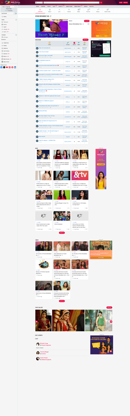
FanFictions (69, 6)
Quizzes (5, 53)
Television (6, 22)
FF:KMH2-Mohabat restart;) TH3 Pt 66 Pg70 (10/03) (51, 125)
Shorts (5, 56)
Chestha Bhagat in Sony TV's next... (61, 203)
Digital (5, 27)
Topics (49, 6)
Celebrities (6, 43)
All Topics (6, 37)
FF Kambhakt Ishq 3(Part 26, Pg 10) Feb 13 (49, 105)
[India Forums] (12, 2)
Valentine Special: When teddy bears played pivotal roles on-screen (43, 204)
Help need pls (42, 136)
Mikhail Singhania (46, 359)
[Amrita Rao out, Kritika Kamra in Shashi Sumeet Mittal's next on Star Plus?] (80, 216)
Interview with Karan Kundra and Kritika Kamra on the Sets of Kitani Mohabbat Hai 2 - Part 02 (61, 274)
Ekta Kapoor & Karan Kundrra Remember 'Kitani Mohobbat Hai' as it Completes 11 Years (43, 164)
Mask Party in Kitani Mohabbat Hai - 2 (43, 293)
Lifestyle (5, 29)
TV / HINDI (38, 160)
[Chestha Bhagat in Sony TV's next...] (61, 195)
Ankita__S (68, 97)
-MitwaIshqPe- (68, 80)
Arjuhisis (84, 62)
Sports (5, 31)
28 (50, 107)
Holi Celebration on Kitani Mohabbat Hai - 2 (60, 254)
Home (5, 16)
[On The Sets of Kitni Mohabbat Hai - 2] (80, 246)
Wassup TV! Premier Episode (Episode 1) (42, 272)
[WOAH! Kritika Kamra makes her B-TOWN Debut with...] (61, 175)
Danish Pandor (44, 358)
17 (50, 57)
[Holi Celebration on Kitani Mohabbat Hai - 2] (61, 246)
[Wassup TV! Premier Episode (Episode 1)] (43, 264)
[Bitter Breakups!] (61, 216)
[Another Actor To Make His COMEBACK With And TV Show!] (80, 175)
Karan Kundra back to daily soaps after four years (43, 224)
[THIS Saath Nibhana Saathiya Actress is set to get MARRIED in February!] (61, 154)
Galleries (6, 48)
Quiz (54, 6)
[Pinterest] (12, 67)
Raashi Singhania (46, 345)
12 (50, 132)
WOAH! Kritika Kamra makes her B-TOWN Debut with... (61, 184)
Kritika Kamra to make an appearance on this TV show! (43, 184)
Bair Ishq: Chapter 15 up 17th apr (47, 115)
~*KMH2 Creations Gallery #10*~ (46, 79)
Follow (87, 21)
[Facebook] (1, 67)
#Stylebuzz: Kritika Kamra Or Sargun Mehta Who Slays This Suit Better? (80, 164)
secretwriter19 (68, 116)
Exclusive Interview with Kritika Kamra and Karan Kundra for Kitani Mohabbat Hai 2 (61, 294)
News (3, 19)
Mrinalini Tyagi (44, 343)
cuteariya (84, 86)
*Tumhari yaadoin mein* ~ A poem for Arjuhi (50, 70)
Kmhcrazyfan (84, 76)
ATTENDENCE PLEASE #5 (44, 60)
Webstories (77, 6)
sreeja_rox (68, 61)
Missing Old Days (43, 110)
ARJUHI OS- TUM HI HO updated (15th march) (49, 95)
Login (121, 2)
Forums (4, 35)
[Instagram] (10, 67)
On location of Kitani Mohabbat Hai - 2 (43, 254)
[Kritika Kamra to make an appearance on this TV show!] (43, 175)
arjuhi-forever (68, 52)
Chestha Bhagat (44, 352)
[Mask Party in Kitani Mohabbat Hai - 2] (43, 285)
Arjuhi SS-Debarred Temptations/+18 (47, 120)
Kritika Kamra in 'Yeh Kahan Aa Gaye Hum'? (79, 203)
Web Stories (6, 59)
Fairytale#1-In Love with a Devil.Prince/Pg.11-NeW (50, 74)
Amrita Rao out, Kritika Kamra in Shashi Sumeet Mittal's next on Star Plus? (79, 225)
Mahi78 (67, 136)
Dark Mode (4, 13)
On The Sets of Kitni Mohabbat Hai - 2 (79, 254)
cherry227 (68, 126)
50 (50, 127)
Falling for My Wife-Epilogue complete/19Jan (49, 84)
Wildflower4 (67, 71)
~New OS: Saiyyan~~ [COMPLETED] (47, 140)
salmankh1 (67, 107)
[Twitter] (4, 67)
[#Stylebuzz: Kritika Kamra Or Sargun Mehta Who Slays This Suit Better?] (80, 154)
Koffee (44, 353)
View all (62, 232)
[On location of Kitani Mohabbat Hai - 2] (43, 246)
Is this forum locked (43, 51)
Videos (5, 45)
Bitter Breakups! (58, 224)
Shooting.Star (84, 57)
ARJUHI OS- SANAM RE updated (46, 100)
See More (3, 39)
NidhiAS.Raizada (67, 56)
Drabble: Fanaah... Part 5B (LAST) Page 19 (48, 131)
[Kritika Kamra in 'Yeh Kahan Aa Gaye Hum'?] (80, 195)
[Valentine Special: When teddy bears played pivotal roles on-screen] (43, 195)
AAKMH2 (68, 75)
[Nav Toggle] (2, 2)
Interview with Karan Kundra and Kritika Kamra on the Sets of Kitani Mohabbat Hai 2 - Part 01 (79, 274)
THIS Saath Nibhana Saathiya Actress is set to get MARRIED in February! (62, 164)
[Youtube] (7, 67)
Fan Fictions (6, 51)
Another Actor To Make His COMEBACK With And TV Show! (80, 184)
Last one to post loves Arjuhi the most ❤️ (49, 65)
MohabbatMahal (68, 91)
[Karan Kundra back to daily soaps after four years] (43, 216)
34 (50, 80)
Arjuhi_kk (84, 48)
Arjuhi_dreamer (67, 48)
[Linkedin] (15, 67)
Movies (5, 24)
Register (125, 2)
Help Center (6, 61)
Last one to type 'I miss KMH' (46, 55)
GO (101, 2)
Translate (10, 10)
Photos (92, 6)
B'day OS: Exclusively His (44, 48)
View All (85, 39)
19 (50, 117)
